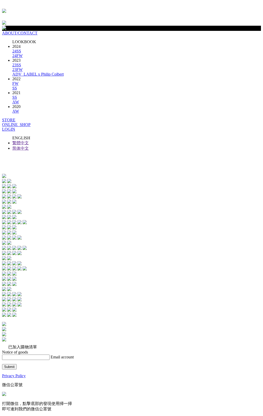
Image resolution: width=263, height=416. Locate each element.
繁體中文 (20, 143)
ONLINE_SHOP (16, 124)
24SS (16, 51)
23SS (16, 65)
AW (15, 102)
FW (15, 83)
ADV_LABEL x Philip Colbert (38, 74)
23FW (17, 69)
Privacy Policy (14, 376)
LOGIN (8, 129)
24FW (17, 55)
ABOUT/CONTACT (19, 33)
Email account (62, 357)
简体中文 (20, 148)
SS (14, 88)
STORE (8, 120)
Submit (9, 367)
